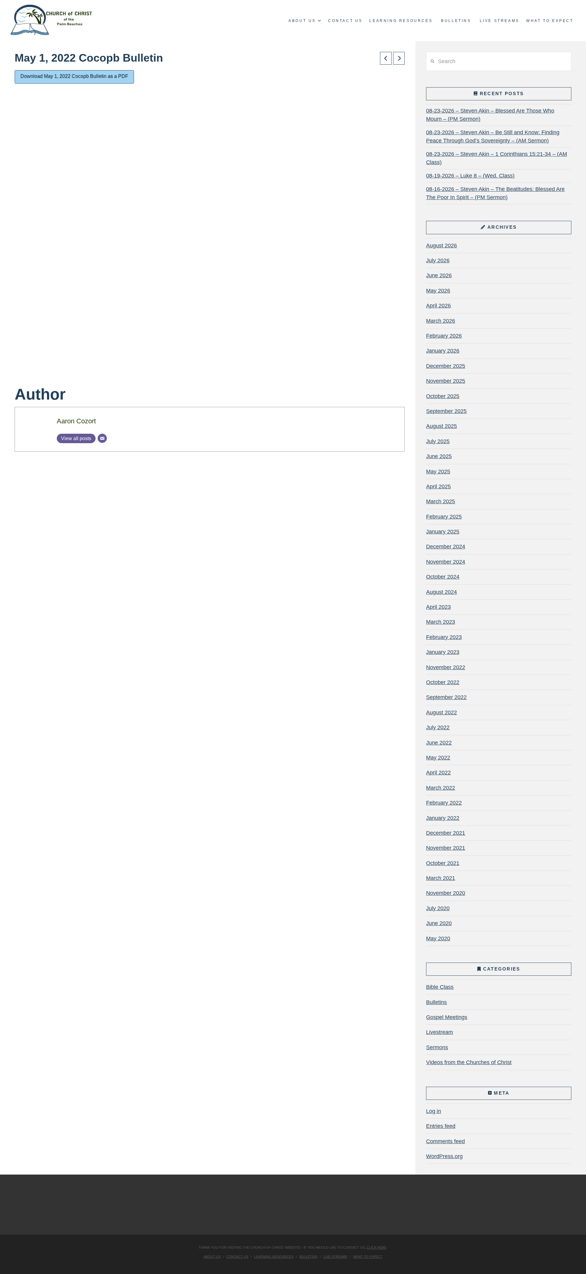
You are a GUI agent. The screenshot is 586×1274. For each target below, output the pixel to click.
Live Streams (335, 1256)
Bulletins (436, 1002)
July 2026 (438, 260)
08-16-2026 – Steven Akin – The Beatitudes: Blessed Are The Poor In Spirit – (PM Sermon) (495, 193)
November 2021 (445, 848)
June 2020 (439, 923)
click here (376, 1247)
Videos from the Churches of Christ (469, 1062)
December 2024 (445, 547)
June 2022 (439, 743)
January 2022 (442, 818)
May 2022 (438, 758)
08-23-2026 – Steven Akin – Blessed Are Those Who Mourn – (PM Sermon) (490, 115)
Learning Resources (273, 1256)
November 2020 (445, 893)
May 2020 (438, 938)
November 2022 (445, 667)
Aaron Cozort (76, 421)
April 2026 (438, 306)
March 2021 (440, 878)
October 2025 (442, 396)
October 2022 (442, 682)
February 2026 (444, 336)
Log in (433, 1111)
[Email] (102, 438)
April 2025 (438, 486)
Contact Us (237, 1256)
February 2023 (444, 637)
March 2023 (440, 622)
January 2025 (442, 532)
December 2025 (445, 366)
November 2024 (445, 562)
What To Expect (367, 1256)
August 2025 (441, 426)
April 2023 (438, 607)
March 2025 (440, 501)
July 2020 (438, 908)
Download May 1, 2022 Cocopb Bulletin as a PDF (74, 76)
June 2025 (439, 456)
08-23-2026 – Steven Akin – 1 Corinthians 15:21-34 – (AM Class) (496, 158)
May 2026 (438, 291)
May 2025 (438, 471)
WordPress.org (444, 1156)
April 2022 (438, 773)
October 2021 (442, 863)
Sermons (437, 1047)
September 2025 (446, 411)
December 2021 (445, 833)
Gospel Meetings (446, 1017)
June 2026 (439, 275)
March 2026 (440, 321)
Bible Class (440, 987)
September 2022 (446, 697)
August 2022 (441, 712)
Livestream (439, 1032)
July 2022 (438, 727)
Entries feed (440, 1126)
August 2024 (441, 592)
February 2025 (444, 517)
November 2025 (445, 381)
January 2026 (442, 351)
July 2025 (438, 441)
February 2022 (444, 803)
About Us (212, 1256)
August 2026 (441, 245)
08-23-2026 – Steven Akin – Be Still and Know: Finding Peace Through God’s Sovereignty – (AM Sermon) (492, 136)
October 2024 (442, 577)
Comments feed (445, 1141)
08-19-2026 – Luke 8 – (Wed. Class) (470, 176)
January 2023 (442, 652)
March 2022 (440, 788)
